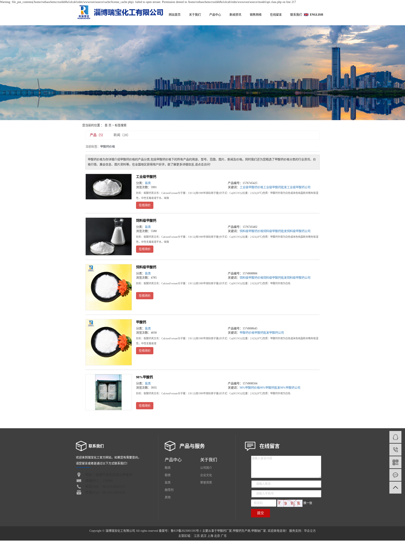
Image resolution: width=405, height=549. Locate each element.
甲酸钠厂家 (258, 530)
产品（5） (97, 135)
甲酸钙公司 (276, 332)
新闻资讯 (235, 14)
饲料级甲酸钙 (146, 220)
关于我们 (195, 14)
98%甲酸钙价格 (250, 387)
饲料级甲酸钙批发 (275, 231)
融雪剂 (169, 489)
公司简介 (206, 467)
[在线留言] (395, 475)
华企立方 (310, 530)
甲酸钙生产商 (241, 530)
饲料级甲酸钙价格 (251, 231)
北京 (217, 535)
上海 (210, 535)
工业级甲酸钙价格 (251, 187)
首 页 (108, 125)
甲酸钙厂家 (224, 530)
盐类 (148, 183)
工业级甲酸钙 (146, 177)
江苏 (197, 535)
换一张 (307, 503)
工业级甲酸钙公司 (298, 187)
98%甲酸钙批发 (270, 387)
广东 (224, 535)
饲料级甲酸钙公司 (298, 231)
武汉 (204, 535)
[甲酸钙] (108, 342)
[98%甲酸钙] (108, 392)
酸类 (168, 467)
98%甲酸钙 (144, 377)
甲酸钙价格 (247, 332)
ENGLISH (316, 14)
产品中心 (215, 14)
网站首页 (175, 14)
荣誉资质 (206, 482)
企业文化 (206, 475)
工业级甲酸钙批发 (275, 187)
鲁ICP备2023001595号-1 (186, 530)
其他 (168, 497)
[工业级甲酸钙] (108, 187)
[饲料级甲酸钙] (108, 236)
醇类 (168, 475)
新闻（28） (121, 135)
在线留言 (276, 14)
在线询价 (145, 205)
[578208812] (395, 437)
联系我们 (296, 14)
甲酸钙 (141, 322)
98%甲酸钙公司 (290, 387)
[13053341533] (395, 450)
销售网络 (256, 14)
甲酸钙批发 (261, 332)
